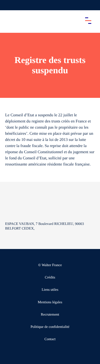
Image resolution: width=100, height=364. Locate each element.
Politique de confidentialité (50, 327)
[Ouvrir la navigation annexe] (8, 5)
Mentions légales (50, 302)
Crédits (50, 277)
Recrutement (50, 315)
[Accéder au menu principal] (88, 20)
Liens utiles (50, 290)
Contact (50, 339)
